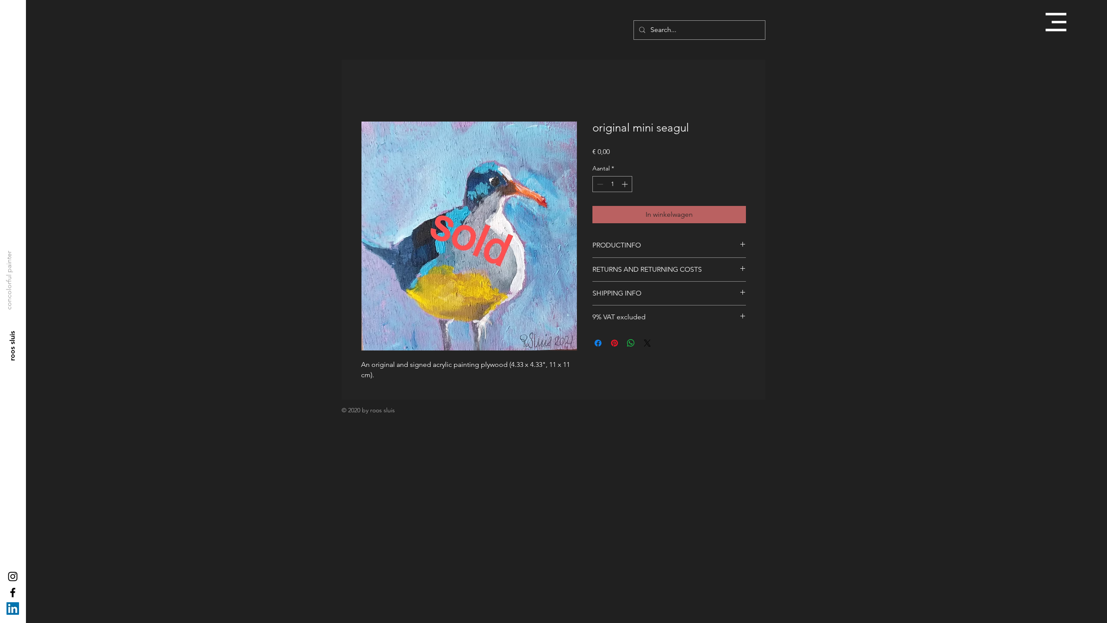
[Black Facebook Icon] (12, 592)
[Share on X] (647, 343)
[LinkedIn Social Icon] (12, 608)
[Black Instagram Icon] (12, 576)
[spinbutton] (612, 184)
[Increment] (625, 184)
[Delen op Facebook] (598, 343)
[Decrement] (599, 184)
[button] (1056, 22)
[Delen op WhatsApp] (631, 343)
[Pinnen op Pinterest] (614, 343)
